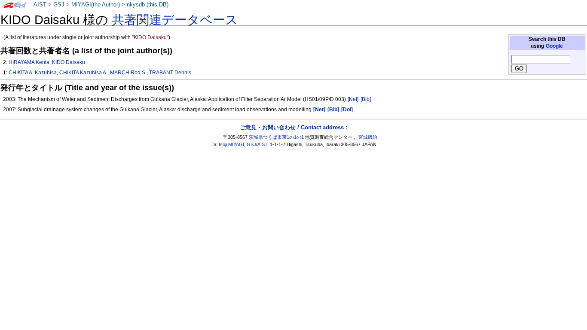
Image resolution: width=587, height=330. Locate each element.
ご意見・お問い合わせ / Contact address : (293, 127)
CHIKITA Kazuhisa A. (83, 73)
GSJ (58, 5)
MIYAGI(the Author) (95, 5)
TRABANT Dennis (170, 73)
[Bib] (366, 99)
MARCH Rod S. (128, 73)
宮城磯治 (367, 137)
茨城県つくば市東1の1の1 (276, 137)
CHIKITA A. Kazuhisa (33, 73)
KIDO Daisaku (68, 62)
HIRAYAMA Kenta (29, 62)
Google (554, 46)
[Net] (353, 99)
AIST (40, 5)
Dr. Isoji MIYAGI (227, 144)
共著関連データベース (175, 20)
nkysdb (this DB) (147, 5)
